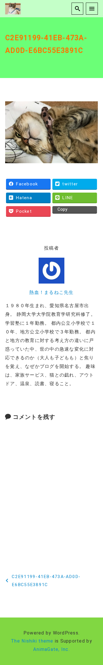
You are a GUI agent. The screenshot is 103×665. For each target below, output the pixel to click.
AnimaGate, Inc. (51, 649)
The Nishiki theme (32, 641)
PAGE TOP (95, 640)
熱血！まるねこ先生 (51, 292)
